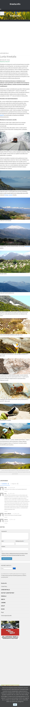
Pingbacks (15, 483)
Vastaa (5, 491)
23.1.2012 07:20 (11, 487)
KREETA (3, 599)
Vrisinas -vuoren (8, 195)
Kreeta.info (15, 4)
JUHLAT (3, 606)
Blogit (2, 612)
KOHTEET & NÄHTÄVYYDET (7, 593)
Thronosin (27, 246)
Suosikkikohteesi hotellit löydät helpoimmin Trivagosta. (13, 575)
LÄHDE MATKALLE (5, 589)
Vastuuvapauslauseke (6, 615)
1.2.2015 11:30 (12, 519)
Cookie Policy (4, 586)
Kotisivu (3, 546)
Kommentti (4, 531)
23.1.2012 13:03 (11, 493)
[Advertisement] (15, 36)
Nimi (2, 541)
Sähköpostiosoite (20, 541)
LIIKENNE (3, 602)
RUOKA (3, 609)
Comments (5, 483)
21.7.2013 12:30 (16, 513)
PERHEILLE (3, 596)
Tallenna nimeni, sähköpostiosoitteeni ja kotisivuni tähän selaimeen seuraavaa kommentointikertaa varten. (14, 554)
